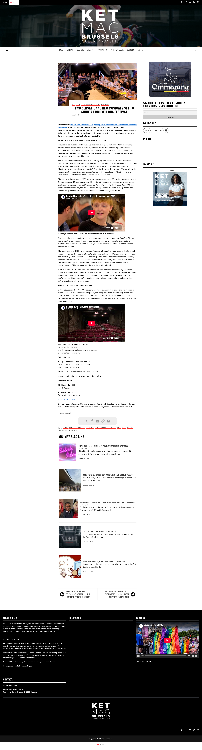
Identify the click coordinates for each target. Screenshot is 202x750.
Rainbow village (117, 49)
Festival (83, 105)
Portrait (70, 49)
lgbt (124, 428)
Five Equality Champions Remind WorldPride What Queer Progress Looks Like (107, 503)
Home (61, 49)
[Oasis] (170, 79)
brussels (81, 428)
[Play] (138, 656)
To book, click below (66, 399)
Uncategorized (90, 105)
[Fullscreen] (196, 656)
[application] (167, 640)
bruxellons (69, 430)
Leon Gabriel (65, 413)
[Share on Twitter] (86, 421)
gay (75, 430)
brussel (98, 428)
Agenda (141, 49)
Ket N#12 (170, 170)
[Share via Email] (97, 421)
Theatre (97, 105)
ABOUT (5, 2)
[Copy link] (103, 421)
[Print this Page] (108, 421)
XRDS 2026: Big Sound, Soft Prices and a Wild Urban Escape (108, 475)
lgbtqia (61, 430)
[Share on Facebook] (92, 421)
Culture (80, 49)
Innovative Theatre (108, 428)
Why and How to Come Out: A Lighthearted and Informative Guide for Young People (116, 594)
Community (102, 49)
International (105, 105)
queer (119, 428)
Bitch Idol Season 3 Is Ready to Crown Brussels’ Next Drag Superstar (103, 447)
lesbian (65, 428)
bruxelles (90, 428)
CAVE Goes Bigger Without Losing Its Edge (100, 531)
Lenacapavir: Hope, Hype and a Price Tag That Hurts (105, 561)
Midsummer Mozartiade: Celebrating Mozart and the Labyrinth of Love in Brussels (79, 594)
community (73, 428)
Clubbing (130, 49)
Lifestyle (90, 49)
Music (73, 105)
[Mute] (193, 656)
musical (129, 428)
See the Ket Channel (143, 661)
